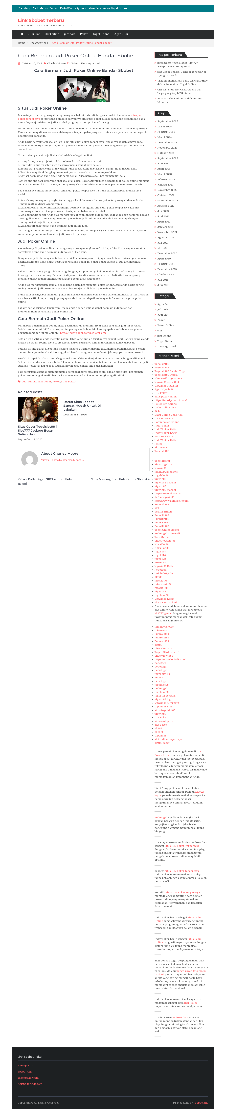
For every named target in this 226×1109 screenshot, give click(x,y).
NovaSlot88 (162, 544)
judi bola (69, 34)
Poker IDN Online (166, 403)
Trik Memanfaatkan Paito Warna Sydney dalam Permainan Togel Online (80, 8)
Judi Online (29, 381)
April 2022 (164, 221)
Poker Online (165, 325)
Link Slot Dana (164, 648)
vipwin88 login (164, 699)
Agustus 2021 (165, 237)
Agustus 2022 (165, 205)
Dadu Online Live (165, 407)
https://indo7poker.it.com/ (171, 400)
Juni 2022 (163, 216)
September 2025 (167, 121)
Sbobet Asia (25, 1071)
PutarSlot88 (162, 504)
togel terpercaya (165, 695)
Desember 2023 (167, 142)
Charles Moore (56, 63)
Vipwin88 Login (164, 598)
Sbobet (159, 732)
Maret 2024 (164, 137)
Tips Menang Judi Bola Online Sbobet (119, 479)
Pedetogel (161, 569)
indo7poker (25, 1065)
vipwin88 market (165, 482)
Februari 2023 (166, 179)
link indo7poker (165, 573)
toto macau (161, 630)
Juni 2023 (163, 163)
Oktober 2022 (166, 195)
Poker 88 (160, 562)
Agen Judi (121, 34)
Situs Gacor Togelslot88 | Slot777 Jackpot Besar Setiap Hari (37, 430)
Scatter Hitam (163, 511)
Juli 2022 (163, 211)
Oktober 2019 (165, 274)
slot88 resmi (162, 742)
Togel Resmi (162, 460)
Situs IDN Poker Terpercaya (182, 845)
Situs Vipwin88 (164, 655)
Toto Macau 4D (164, 436)
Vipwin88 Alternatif (167, 702)
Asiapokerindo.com (30, 1083)
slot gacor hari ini (166, 602)
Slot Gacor (161, 447)
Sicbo (158, 411)
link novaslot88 (164, 626)
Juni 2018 (163, 285)
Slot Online (52, 34)
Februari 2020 (166, 263)
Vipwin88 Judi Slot (166, 385)
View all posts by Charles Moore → (63, 460)
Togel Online (101, 34)
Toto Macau (162, 537)
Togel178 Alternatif (166, 652)
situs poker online (166, 396)
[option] (82, 8)
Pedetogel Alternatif (167, 533)
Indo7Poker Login (166, 432)
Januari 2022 (165, 226)
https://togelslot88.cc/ (168, 493)
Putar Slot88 (162, 522)
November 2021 (167, 232)
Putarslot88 (162, 633)
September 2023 (167, 158)
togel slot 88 (162, 673)
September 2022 (167, 200)
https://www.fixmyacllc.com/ (172, 500)
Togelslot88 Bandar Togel (170, 371)
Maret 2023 (164, 174)
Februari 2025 (166, 131)
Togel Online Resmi (167, 529)
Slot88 (158, 577)
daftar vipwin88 (164, 497)
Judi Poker (44, 381)
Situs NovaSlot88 (165, 540)
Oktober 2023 (166, 153)
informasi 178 (163, 584)
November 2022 (167, 189)
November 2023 (167, 147)
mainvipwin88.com (166, 471)
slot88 (158, 644)
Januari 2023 (165, 184)
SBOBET (160, 677)
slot (159, 330)
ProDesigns (201, 1102)
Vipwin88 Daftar (165, 566)
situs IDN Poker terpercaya (182, 871)
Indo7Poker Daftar (166, 429)
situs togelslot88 (165, 710)
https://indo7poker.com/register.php (83, 332)
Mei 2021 (163, 248)
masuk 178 (161, 580)
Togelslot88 (162, 363)
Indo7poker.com (28, 1077)
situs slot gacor (164, 721)
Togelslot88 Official (166, 374)
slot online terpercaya (168, 739)
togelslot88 (162, 475)
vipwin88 (160, 479)
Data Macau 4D (164, 418)
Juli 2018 (162, 279)
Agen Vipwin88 (164, 389)
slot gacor (161, 724)
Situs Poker (68, 381)
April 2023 (164, 168)
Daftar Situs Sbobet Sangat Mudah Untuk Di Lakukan (82, 405)
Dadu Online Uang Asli (168, 414)
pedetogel (161, 663)
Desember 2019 (167, 269)
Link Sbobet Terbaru (41, 20)
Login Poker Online (167, 422)
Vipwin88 (160, 468)
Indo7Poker (162, 425)
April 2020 (164, 258)
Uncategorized (90, 63)
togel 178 (160, 551)
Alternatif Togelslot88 (168, 378)
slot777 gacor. (163, 613)
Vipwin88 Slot (163, 706)
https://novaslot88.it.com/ (170, 659)
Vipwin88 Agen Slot (167, 382)
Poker (84, 34)
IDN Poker (161, 393)
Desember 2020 (167, 253)
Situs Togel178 (163, 464)
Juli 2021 (162, 242)
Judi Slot (34, 34)
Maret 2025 (164, 126)
